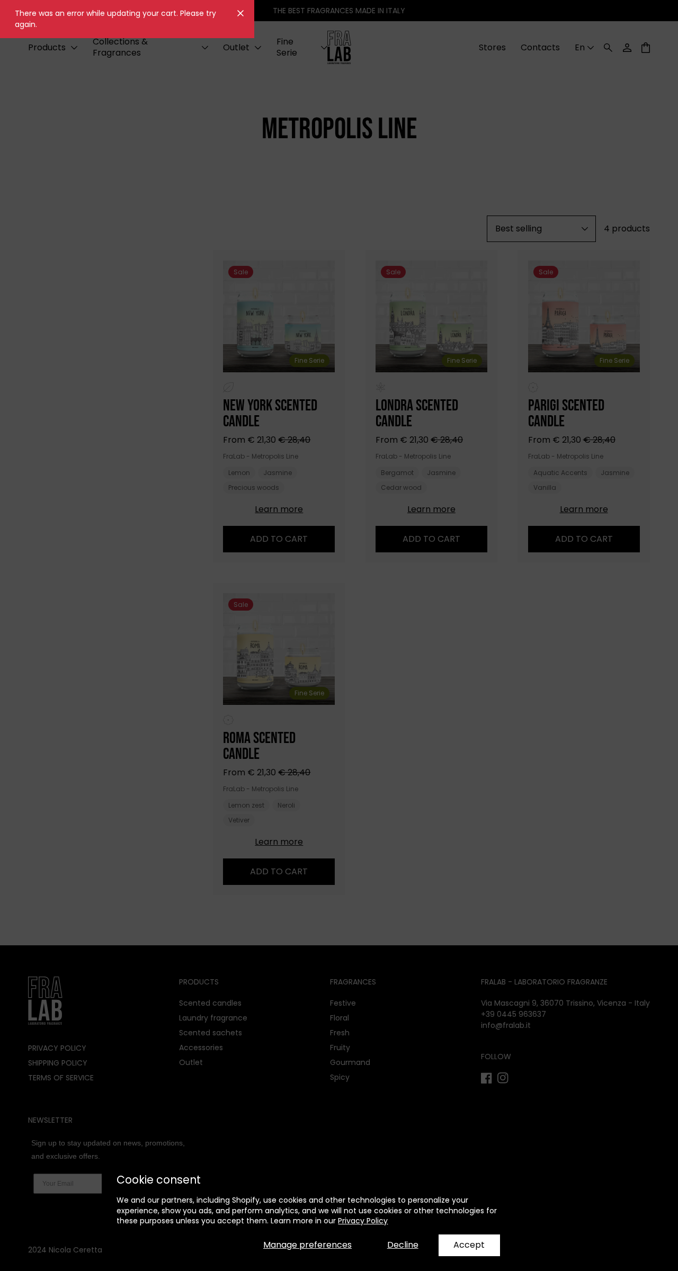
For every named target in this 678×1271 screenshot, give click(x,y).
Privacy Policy (363, 1220)
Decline (402, 1245)
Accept (469, 1245)
